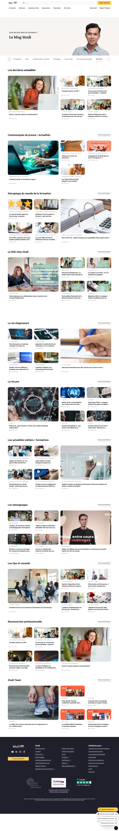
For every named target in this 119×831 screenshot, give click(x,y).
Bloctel (63, 754)
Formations (12, 8)
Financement (57, 8)
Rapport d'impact (105, 8)
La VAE (90, 769)
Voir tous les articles (104, 135)
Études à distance (93, 766)
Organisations (46, 8)
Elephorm (64, 763)
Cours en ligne (92, 757)
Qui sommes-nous (40, 748)
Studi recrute (38, 754)
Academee (65, 757)
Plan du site (91, 771)
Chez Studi (67, 8)
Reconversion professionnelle (84, 59)
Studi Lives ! (93, 8)
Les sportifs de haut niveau (95, 751)
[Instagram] (20, 752)
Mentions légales (39, 757)
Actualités (38, 751)
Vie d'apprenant (17, 59)
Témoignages (56, 59)
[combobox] (58, 3)
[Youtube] (12, 752)
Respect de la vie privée (68, 748)
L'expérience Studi (33, 8)
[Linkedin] (16, 752)
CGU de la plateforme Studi (42, 763)
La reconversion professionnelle (96, 754)
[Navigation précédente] (9, 59)
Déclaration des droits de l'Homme (44, 769)
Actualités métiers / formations (41, 59)
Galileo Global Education (68, 766)
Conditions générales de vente (43, 760)
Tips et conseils (68, 59)
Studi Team (99, 59)
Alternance (22, 8)
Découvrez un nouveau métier (96, 763)
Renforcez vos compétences (96, 760)
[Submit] (24, 3)
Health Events (65, 760)
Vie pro (27, 59)
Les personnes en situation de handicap (98, 748)
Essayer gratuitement (18, 758)
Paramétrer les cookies (68, 751)
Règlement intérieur (40, 766)
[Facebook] (24, 752)
